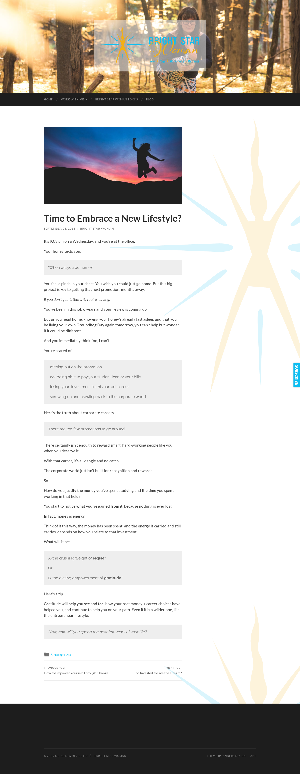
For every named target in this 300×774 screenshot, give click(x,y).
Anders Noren (234, 755)
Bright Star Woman (97, 228)
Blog (150, 99)
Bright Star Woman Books (116, 99)
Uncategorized (61, 654)
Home (48, 99)
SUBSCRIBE (296, 375)
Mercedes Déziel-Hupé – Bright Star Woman (90, 755)
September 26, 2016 (59, 228)
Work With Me (72, 99)
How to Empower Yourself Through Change (76, 670)
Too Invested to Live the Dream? (158, 670)
